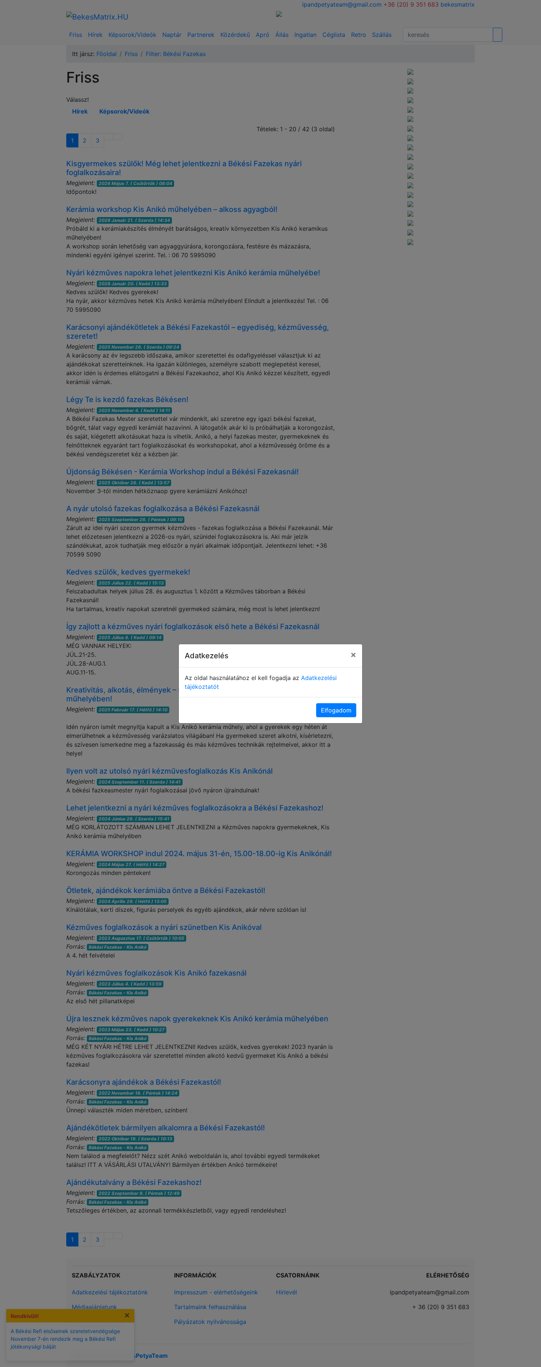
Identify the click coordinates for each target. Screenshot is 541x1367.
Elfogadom (336, 710)
